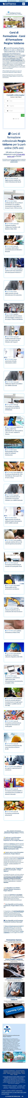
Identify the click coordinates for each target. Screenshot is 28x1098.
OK (22, 1096)
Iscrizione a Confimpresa (9, 1070)
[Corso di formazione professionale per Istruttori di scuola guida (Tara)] (14, 559)
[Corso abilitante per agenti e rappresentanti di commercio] (14, 763)
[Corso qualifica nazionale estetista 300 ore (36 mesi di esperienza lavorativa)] (14, 537)
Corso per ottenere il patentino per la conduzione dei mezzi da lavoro (13, 610)
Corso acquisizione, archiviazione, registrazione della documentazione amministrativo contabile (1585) (14, 679)
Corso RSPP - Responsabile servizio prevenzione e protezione (12, 587)
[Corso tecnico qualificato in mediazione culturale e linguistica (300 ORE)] (14, 650)
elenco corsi (12, 57)
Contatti (15, 1074)
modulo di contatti (14, 162)
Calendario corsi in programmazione (11, 1071)
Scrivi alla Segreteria (12, 1)
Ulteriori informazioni (12, 1096)
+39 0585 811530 (13, 160)
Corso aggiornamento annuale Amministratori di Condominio (13, 293)
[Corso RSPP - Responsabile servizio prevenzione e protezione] (14, 582)
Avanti (24, 115)
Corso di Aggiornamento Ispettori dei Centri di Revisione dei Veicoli (13, 180)
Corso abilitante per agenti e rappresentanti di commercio (13, 768)
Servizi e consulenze (14, 978)
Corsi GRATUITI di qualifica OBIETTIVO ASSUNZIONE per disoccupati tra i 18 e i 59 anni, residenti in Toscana (14, 431)
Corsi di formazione (20, 1070)
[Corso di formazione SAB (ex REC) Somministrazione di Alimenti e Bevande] (14, 243)
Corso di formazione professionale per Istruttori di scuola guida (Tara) (13, 564)
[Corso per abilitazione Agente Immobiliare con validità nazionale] (14, 378)
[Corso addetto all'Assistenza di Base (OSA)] (14, 627)
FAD (20, 57)
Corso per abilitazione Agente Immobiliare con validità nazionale (13, 383)
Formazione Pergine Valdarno (14, 999)
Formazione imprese (14, 940)
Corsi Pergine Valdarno (14, 959)
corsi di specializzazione (18, 911)
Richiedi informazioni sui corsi (15, 1088)
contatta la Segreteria (13, 863)
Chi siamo (20, 1085)
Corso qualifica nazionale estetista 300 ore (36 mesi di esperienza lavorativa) (13, 542)
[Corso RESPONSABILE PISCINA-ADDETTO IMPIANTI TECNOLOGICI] (14, 446)
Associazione (14, 1085)
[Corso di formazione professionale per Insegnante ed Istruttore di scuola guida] (14, 717)
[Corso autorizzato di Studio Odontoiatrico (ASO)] (14, 356)
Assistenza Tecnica (12, 1086)
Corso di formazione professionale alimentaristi (12, 813)
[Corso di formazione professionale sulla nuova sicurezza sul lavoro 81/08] (14, 740)
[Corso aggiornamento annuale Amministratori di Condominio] (14, 288)
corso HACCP (19, 894)
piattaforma (12, 843)
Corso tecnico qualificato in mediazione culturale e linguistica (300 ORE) (13, 655)
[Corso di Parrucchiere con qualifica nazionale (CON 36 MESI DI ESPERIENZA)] (14, 401)
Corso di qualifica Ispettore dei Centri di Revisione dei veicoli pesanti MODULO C (14, 270)
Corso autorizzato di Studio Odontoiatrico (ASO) (11, 361)
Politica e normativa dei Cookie (14, 1073)
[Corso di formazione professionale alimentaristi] (14, 808)
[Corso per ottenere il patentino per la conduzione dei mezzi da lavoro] (14, 604)
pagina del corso (12, 881)
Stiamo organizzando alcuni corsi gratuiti (13, 926)
